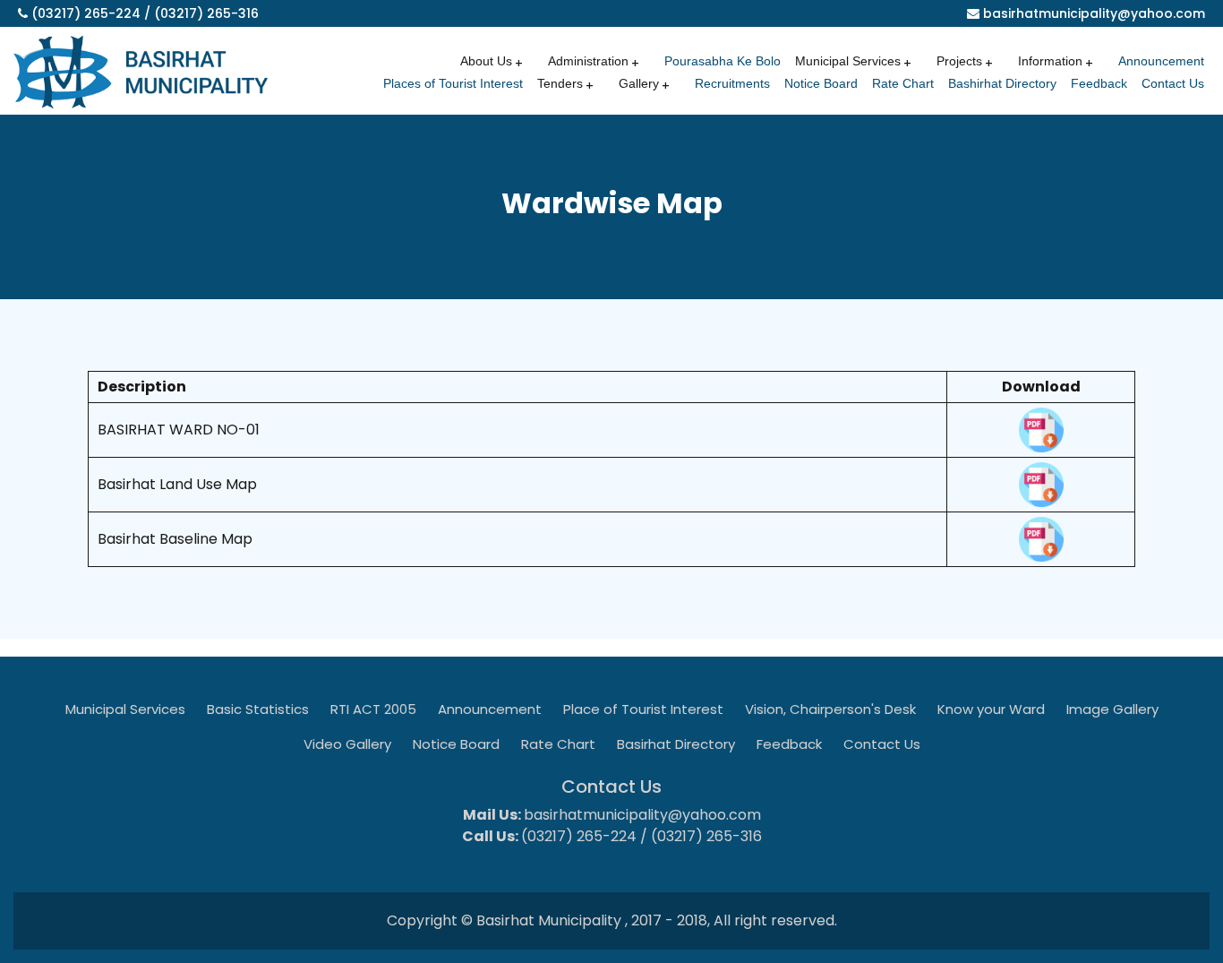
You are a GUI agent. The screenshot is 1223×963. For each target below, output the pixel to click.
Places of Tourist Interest (453, 83)
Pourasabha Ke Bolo (722, 61)
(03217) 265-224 (86, 13)
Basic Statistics (258, 709)
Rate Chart (903, 83)
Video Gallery (347, 744)
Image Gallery (1112, 709)
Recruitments (732, 83)
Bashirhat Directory (1002, 83)
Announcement (1161, 61)
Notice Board (821, 83)
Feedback (1099, 83)
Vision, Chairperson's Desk (830, 709)
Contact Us (1173, 83)
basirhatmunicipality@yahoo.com (1094, 13)
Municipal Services (125, 709)
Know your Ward (991, 709)
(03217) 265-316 (206, 13)
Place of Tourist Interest (643, 709)
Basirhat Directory (676, 744)
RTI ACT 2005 (373, 709)
